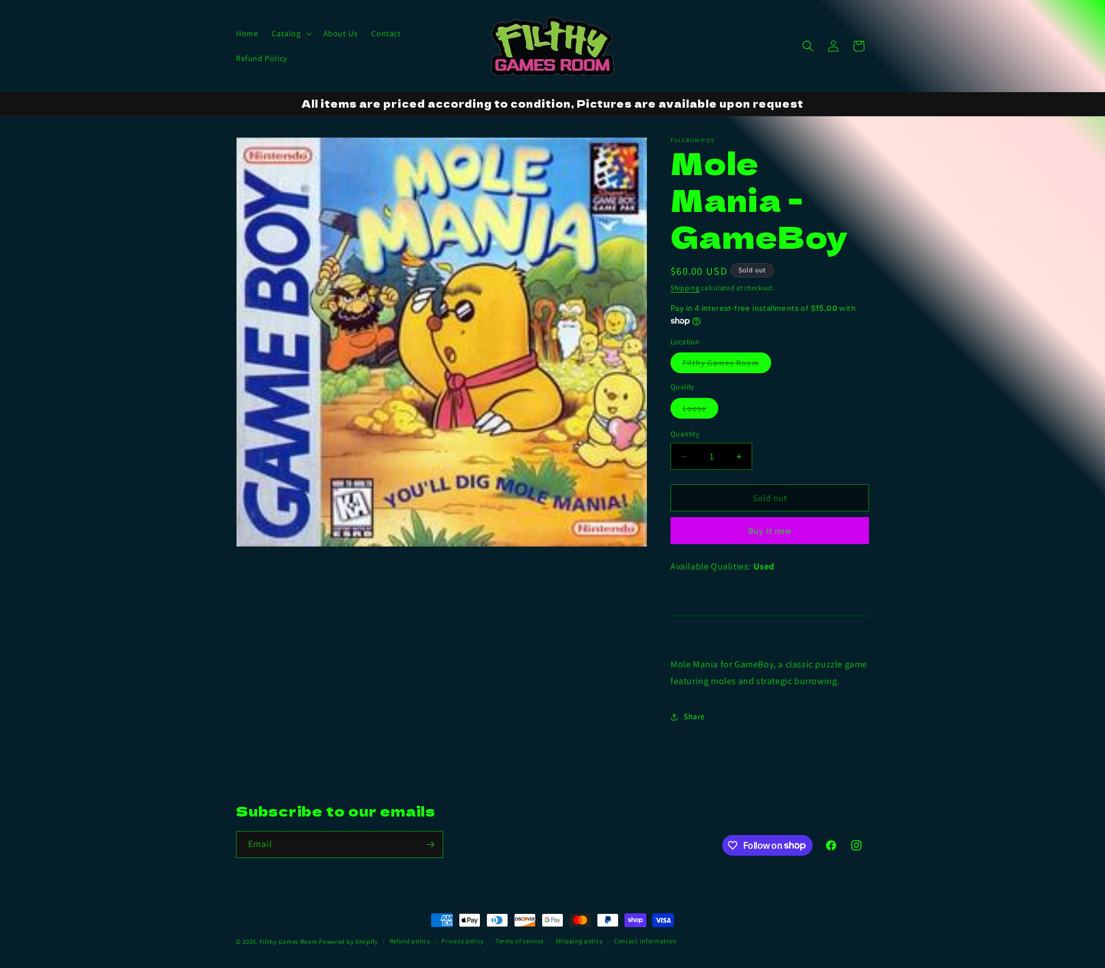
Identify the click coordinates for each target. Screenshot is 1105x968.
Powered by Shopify (348, 941)
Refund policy (410, 941)
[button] (290, 33)
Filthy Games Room (727, 365)
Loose (700, 411)
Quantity (684, 434)
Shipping (685, 287)
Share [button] (694, 716)
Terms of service (520, 941)
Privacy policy (462, 941)
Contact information (645, 941)
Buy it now (770, 530)
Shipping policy (579, 941)
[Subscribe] (430, 844)
